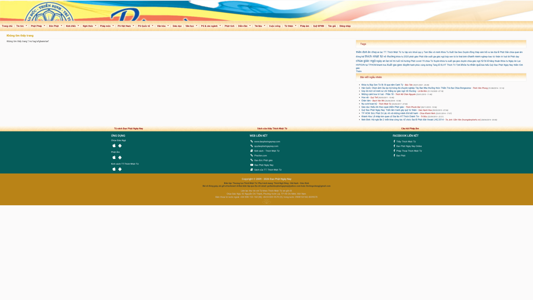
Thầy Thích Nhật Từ (406, 141)
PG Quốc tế (143, 26)
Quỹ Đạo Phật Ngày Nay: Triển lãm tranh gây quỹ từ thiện (389, 110)
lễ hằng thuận (493, 61)
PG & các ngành (208, 26)
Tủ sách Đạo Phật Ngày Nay (128, 128)
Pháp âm (304, 26)
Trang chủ (7, 26)
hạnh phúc (415, 65)
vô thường (389, 56)
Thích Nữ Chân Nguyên (405, 94)
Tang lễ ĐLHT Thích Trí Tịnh (446, 65)
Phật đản (423, 56)
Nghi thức (87, 26)
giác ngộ (441, 56)
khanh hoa (381, 65)
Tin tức (19, 26)
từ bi (484, 60)
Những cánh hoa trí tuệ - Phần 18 (377, 94)
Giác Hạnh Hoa (425, 110)
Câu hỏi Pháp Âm (410, 128)
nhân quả (475, 64)
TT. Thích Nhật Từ (392, 52)
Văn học (189, 26)
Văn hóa (160, 26)
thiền (516, 65)
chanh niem (474, 56)
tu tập (405, 52)
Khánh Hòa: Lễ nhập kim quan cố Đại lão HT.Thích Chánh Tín (390, 116)
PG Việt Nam (123, 26)
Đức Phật (53, 26)
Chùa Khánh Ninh (427, 113)
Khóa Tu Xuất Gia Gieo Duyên (455, 52)
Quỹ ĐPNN (318, 26)
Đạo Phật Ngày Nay (263, 165)
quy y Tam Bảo (425, 52)
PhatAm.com (260, 155)
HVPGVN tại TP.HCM (366, 65)
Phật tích (229, 26)
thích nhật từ (374, 56)
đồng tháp (474, 52)
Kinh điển (70, 26)
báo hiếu (485, 65)
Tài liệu (257, 26)
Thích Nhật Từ (385, 104)
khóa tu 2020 (402, 56)
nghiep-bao (486, 56)
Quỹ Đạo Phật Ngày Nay (501, 65)
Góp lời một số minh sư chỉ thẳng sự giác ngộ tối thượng (388, 91)
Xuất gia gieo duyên (398, 64)
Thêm (359, 71)
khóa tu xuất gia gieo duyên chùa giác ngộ (460, 61)
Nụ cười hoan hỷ (369, 103)
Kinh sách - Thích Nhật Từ (267, 151)
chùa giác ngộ (366, 60)
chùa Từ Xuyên (432, 61)
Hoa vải (365, 97)
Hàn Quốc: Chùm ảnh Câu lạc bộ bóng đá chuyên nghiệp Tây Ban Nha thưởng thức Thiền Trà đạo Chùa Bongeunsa (416, 88)
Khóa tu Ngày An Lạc (511, 61)
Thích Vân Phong (480, 88)
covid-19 (420, 61)
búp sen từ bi (451, 56)
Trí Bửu (424, 116)
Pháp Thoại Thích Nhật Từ (409, 151)
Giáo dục (177, 26)
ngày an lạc (382, 60)
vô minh (436, 52)
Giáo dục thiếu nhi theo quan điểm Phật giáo (382, 107)
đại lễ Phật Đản (501, 52)
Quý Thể (374, 97)
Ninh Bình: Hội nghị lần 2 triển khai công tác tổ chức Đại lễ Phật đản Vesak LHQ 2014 (402, 119)
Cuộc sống (274, 26)
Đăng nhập (345, 26)
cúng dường (426, 65)
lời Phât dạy (513, 56)
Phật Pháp (35, 26)
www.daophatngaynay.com (267, 141)
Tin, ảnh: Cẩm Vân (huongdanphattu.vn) (463, 120)
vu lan (490, 52)
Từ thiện (288, 26)
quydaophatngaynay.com (266, 146)
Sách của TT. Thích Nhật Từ (268, 169)
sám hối (483, 52)
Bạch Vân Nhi (378, 101)
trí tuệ (504, 56)
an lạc (380, 52)
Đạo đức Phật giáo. (263, 160)
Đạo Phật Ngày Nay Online (409, 146)
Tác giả (332, 26)
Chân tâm (366, 100)
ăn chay (372, 52)
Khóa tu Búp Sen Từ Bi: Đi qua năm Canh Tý (382, 84)
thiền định (361, 52)
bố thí (393, 61)
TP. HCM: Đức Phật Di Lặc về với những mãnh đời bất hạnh (389, 113)
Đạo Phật (400, 155)
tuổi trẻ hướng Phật (405, 61)
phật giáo (413, 56)
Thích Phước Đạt (413, 107)
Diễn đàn (242, 26)
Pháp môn (104, 26)
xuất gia (432, 56)
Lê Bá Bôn (422, 91)
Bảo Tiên (409, 85)
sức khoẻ (413, 52)
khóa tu (465, 64)
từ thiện (496, 56)
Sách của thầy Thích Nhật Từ (272, 128)
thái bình (463, 56)
